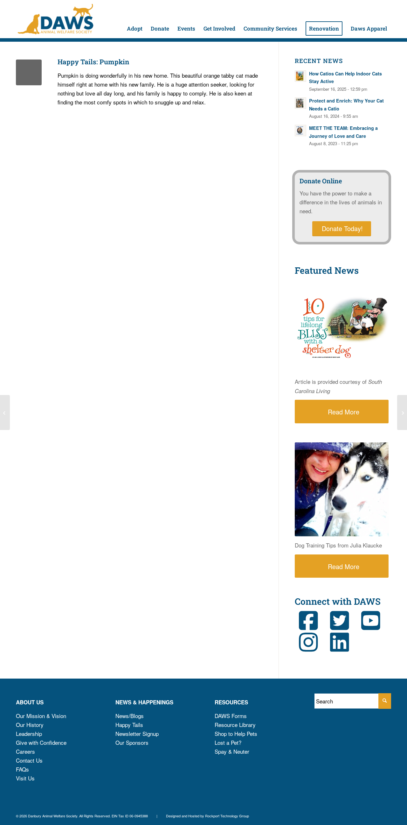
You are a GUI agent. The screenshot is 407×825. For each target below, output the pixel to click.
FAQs (22, 769)
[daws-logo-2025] (55, 19)
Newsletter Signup (137, 733)
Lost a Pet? (228, 742)
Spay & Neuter (232, 751)
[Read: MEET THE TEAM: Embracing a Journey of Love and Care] (300, 130)
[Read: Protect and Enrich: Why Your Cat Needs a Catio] (300, 103)
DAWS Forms (231, 716)
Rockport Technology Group (227, 815)
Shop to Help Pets (236, 733)
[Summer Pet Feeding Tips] (5, 412)
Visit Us (25, 778)
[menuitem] (135, 19)
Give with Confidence (41, 742)
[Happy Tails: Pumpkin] (29, 72)
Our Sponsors (131, 742)
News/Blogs (129, 716)
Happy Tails (129, 725)
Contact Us (29, 760)
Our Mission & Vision (41, 716)
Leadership (29, 733)
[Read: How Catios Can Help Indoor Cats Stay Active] (300, 76)
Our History (30, 725)
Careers (25, 751)
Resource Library (235, 725)
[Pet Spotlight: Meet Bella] (402, 412)
